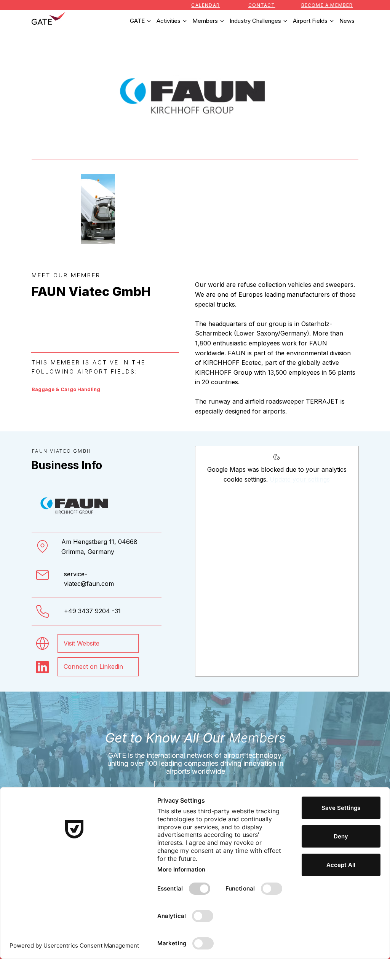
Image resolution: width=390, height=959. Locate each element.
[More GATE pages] (149, 21)
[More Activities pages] (185, 21)
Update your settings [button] (300, 479)
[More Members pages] (222, 21)
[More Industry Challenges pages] (285, 21)
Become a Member (327, 5)
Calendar (205, 5)
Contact (261, 5)
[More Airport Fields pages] (332, 21)
